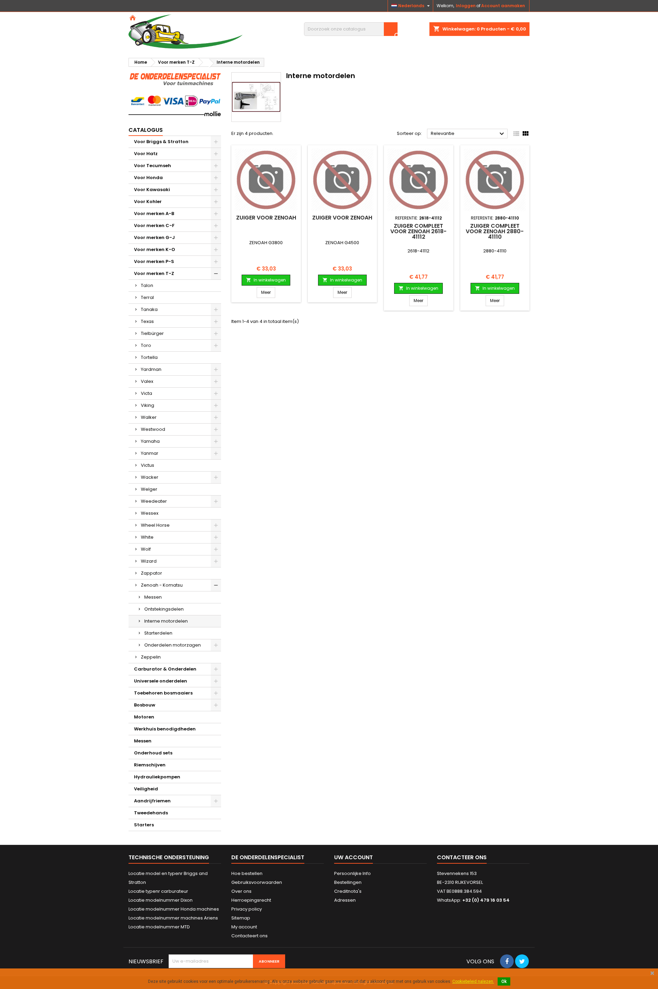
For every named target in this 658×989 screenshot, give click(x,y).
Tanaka (149, 309)
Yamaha (150, 441)
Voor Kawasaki (152, 189)
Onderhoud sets (153, 753)
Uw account (353, 857)
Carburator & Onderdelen (165, 669)
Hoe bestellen (247, 873)
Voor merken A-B (154, 213)
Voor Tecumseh (152, 165)
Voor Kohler (148, 201)
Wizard (149, 561)
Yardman (151, 369)
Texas (147, 321)
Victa (146, 393)
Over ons (241, 891)
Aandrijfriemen (152, 801)
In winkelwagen (266, 280)
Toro (146, 345)
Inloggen (466, 6)
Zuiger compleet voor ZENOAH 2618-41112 (418, 231)
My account (244, 927)
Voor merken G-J (154, 237)
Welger (149, 489)
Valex (147, 381)
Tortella (149, 357)
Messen (153, 597)
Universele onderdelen (160, 681)
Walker (149, 417)
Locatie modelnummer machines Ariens (173, 918)
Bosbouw (144, 705)
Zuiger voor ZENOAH (266, 218)
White (147, 537)
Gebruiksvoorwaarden (256, 882)
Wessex (149, 513)
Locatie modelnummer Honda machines (174, 909)
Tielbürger (152, 333)
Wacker (149, 477)
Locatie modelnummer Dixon (161, 900)
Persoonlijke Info (352, 873)
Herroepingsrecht (251, 900)
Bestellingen (348, 882)
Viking (147, 405)
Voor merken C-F (154, 225)
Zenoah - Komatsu (162, 585)
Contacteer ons (462, 857)
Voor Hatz (146, 153)
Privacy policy (246, 909)
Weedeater (154, 501)
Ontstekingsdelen (164, 609)
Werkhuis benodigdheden (165, 729)
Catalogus (146, 130)
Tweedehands (151, 813)
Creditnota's (348, 891)
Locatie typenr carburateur (158, 891)
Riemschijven (150, 765)
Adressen (345, 900)
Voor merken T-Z (154, 273)
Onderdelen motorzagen (172, 645)
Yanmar (149, 453)
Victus (147, 465)
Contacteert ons (249, 935)
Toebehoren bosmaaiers (163, 693)
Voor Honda (148, 177)
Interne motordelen (166, 621)
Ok (504, 981)
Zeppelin (151, 657)
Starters (144, 825)
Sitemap (240, 918)
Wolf (146, 549)
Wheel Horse (155, 525)
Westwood (153, 429)
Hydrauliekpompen (157, 777)
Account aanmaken (503, 6)
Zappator (151, 573)
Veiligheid (146, 789)
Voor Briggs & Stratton (161, 141)
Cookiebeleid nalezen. (473, 981)
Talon (147, 285)
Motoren (144, 717)
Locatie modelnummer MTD (159, 927)
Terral (147, 297)
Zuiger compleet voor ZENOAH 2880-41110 (495, 231)
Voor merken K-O (154, 249)
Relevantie (468, 134)
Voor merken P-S (154, 261)
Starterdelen (158, 633)
